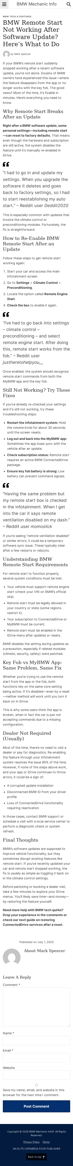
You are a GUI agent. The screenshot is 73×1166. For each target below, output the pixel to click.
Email (8, 1050)
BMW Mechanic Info (37, 4)
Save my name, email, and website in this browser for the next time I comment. (33, 1092)
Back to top (34, 1156)
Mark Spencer (22, 53)
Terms (46, 1141)
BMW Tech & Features (17, 16)
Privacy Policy (31, 1141)
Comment (11, 985)
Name (8, 1033)
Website (9, 1068)
